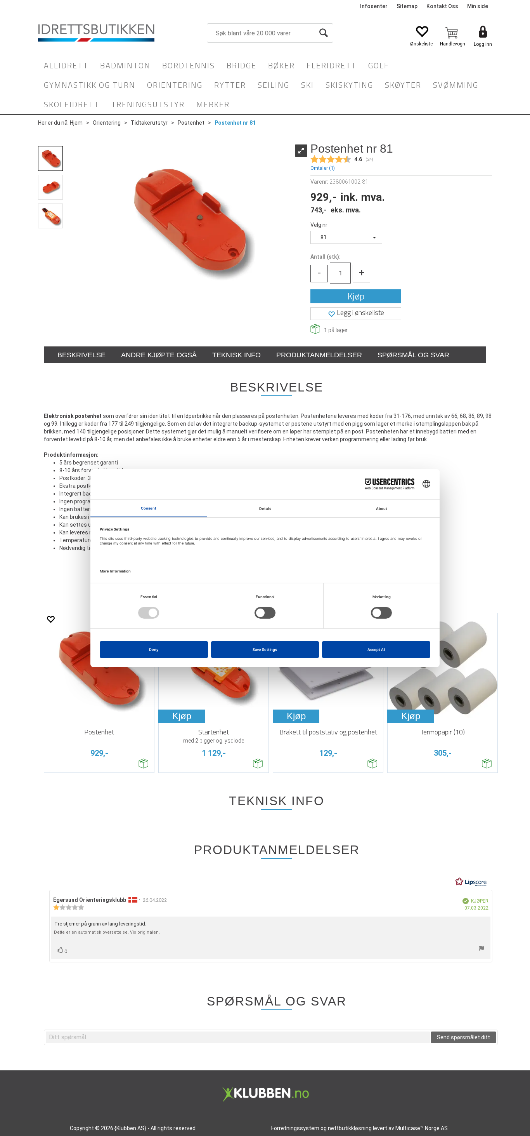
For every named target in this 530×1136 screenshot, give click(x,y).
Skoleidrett (71, 104)
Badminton (125, 65)
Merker (213, 104)
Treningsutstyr (148, 104)
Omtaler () (322, 168)
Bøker (281, 65)
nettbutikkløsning (350, 1128)
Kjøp (356, 296)
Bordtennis (188, 65)
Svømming (455, 85)
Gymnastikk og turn (89, 85)
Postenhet (191, 123)
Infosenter (374, 6)
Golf (378, 65)
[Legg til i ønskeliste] (50, 619)
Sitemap (407, 6)
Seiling (273, 85)
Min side (477, 6)
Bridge (241, 65)
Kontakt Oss (442, 6)
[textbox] (238, 1037)
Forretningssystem (295, 1128)
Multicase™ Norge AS (421, 1128)
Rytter (230, 85)
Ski (307, 85)
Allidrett (66, 65)
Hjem (76, 123)
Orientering (175, 85)
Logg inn (483, 44)
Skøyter (403, 85)
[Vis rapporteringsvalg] (481, 949)
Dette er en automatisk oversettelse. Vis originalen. (107, 932)
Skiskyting (349, 85)
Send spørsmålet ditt (463, 1037)
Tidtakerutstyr (149, 123)
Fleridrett (332, 65)
